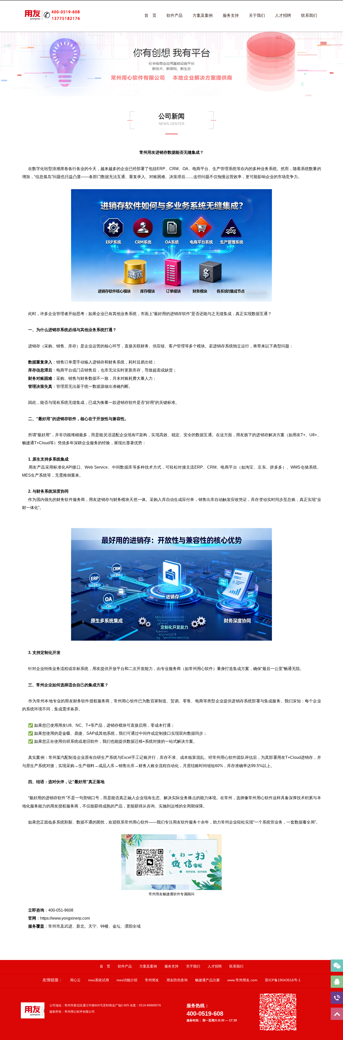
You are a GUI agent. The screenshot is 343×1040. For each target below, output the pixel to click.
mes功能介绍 (127, 980)
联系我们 (309, 15)
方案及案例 (203, 15)
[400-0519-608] (337, 998)
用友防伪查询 (177, 980)
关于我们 (257, 15)
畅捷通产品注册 (207, 980)
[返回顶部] (337, 1014)
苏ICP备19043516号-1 (283, 980)
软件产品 (174, 15)
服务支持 (231, 15)
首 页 (150, 15)
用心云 (75, 980)
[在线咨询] (337, 982)
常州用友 (152, 980)
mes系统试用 (98, 980)
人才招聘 (283, 15)
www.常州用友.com (242, 980)
